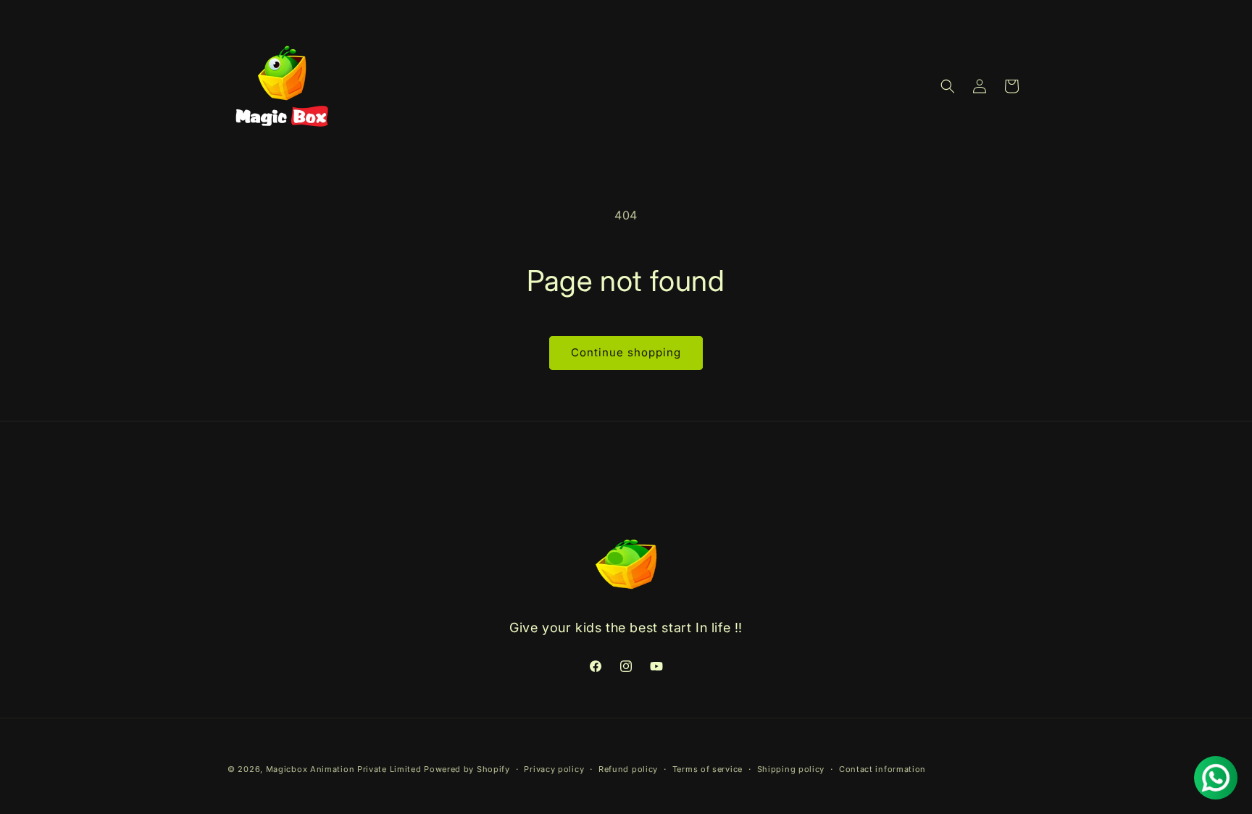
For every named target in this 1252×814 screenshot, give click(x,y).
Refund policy (628, 768)
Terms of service (707, 768)
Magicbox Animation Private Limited (344, 769)
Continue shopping (626, 352)
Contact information (882, 768)
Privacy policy (554, 768)
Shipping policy (791, 768)
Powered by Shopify (467, 769)
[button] (948, 86)
